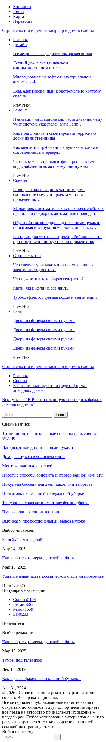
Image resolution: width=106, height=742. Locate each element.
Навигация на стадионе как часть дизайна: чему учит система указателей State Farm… (57, 121)
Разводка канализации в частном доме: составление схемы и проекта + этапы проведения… (49, 194)
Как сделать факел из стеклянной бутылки (41, 678)
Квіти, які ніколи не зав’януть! (41, 288)
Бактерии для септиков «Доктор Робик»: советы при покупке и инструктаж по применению (57, 239)
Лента (18, 11)
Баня (17, 311)
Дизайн (20, 44)
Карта (18, 16)
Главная (20, 39)
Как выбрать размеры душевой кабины (38, 558)
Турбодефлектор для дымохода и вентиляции (55, 297)
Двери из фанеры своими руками (44, 320)
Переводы (22, 21)
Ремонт (20, 110)
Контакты (22, 6)
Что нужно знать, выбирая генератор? (48, 279)
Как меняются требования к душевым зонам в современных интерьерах (55, 150)
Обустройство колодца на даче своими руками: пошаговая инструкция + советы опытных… (56, 225)
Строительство (27, 255)
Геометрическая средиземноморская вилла (52, 53)
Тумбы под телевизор (22, 660)
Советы (20, 180)
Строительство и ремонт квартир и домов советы (48, 30)
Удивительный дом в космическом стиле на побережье (53, 576)
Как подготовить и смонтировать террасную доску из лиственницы (54, 135)
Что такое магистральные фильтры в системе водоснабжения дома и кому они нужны (54, 164)
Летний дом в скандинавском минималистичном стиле (40, 65)
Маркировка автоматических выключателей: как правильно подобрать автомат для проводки (58, 211)
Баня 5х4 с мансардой (22, 539)
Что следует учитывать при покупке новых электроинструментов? (53, 267)
